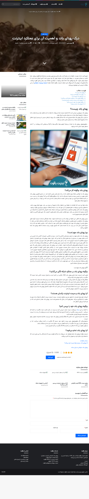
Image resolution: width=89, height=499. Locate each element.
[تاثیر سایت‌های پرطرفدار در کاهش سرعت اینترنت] (21, 117)
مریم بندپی (69, 43)
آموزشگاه (33, 4)
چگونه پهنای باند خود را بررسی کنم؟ (75, 102)
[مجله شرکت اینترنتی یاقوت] (84, 4)
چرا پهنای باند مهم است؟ (78, 96)
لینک (77, 310)
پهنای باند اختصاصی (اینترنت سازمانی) (49, 456)
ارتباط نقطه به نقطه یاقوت (52, 457)
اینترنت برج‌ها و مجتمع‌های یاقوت (50, 463)
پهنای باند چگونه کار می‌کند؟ (77, 94)
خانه (60, 4)
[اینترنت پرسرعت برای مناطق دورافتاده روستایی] (21, 125)
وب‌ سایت (55, 427)
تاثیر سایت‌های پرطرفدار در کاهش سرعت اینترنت (8, 116)
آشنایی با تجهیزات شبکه (42, 383)
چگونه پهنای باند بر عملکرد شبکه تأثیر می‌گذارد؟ (72, 98)
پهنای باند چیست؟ (80, 93)
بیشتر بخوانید (84, 341)
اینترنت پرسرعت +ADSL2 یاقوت (51, 459)
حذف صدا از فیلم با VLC (17, 95)
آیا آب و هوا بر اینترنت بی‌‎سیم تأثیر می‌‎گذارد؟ (60, 384)
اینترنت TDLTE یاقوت (53, 461)
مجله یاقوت (53, 11)
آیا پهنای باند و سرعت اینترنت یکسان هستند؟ (73, 100)
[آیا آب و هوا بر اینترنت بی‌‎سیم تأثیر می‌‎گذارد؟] (59, 376)
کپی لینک (50, 357)
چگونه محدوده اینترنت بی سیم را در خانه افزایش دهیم (8, 108)
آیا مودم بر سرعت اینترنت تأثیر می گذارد (9, 131)
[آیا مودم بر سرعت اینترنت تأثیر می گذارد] (21, 133)
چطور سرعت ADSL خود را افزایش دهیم (79, 384)
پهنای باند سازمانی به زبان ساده (79, 347)
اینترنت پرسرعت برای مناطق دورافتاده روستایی (8, 124)
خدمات (53, 4)
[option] (13, 87)
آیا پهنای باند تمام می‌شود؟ (77, 104)
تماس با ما (25, 4)
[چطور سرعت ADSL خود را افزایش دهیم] (79, 376)
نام (87, 420)
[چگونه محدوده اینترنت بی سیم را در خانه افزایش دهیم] (21, 110)
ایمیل (86, 427)
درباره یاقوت (43, 4)
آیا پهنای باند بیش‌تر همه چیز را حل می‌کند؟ (76, 343)
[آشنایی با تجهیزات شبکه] (39, 376)
